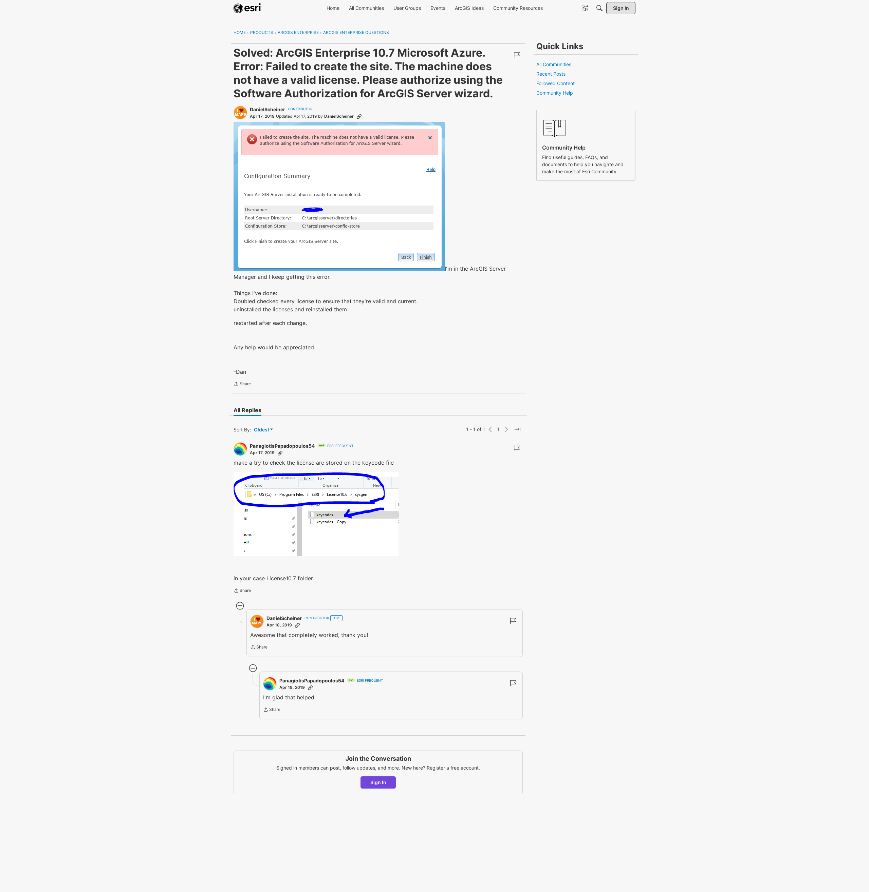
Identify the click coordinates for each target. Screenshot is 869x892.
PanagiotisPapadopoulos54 (282, 446)
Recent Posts (551, 74)
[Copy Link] (359, 116)
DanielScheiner (267, 109)
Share (242, 384)
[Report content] (517, 55)
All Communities (553, 64)
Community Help (554, 93)
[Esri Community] (248, 8)
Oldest (262, 430)
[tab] (247, 410)
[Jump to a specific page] (517, 429)
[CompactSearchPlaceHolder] (599, 8)
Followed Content (555, 83)
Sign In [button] (378, 782)
